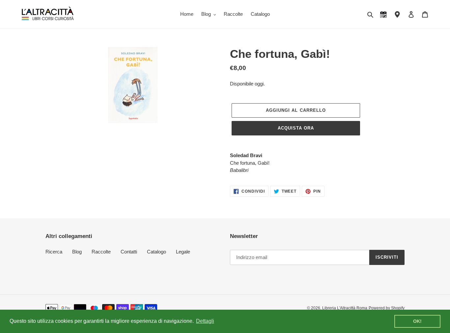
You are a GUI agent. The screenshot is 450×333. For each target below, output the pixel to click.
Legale (183, 251)
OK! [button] (417, 321)
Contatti (129, 251)
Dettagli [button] (205, 321)
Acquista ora (296, 128)
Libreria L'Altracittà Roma (344, 308)
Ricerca (53, 251)
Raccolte (101, 251)
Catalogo (156, 251)
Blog (77, 251)
